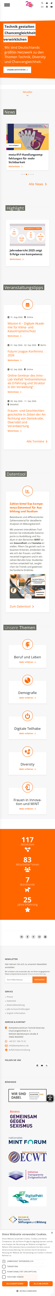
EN (42, 7)
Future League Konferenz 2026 (25, 353)
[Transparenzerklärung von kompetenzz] (27, 1174)
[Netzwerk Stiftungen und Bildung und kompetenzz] (27, 1219)
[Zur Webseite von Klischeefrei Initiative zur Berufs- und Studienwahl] (27, 1095)
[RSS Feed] (47, 1065)
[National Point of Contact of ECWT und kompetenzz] (27, 1157)
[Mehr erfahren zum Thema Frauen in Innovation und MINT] (27, 793)
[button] (22, 174)
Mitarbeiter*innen (27, 864)
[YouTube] (51, 7)
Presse (10, 996)
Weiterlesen (15, 166)
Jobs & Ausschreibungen (18, 1009)
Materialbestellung (16, 1005)
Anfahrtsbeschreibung (19, 1049)
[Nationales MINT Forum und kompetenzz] (27, 1140)
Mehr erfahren (26, 662)
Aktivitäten (27, 844)
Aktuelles (27, 92)
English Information (16, 1013)
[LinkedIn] (47, 7)
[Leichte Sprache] (47, 3)
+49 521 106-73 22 (17, 1041)
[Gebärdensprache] (51, 3)
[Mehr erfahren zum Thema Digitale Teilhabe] (27, 722)
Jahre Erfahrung (27, 904)
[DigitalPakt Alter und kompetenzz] (27, 1196)
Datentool (11, 1001)
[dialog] (27, 1263)
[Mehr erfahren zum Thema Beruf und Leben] (27, 650)
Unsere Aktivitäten (16, 69)
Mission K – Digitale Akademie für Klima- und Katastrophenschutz (26, 327)
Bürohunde (27, 884)
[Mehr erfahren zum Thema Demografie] (27, 686)
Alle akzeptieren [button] (14, 1283)
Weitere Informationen (21, 1255)
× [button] (52, 1233)
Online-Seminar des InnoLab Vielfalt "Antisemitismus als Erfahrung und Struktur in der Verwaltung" (27, 381)
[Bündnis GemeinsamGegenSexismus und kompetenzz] (27, 1119)
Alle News (36, 184)
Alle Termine (36, 441)
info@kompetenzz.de (19, 1045)
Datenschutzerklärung (37, 974)
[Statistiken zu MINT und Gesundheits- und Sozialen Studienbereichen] (27, 497)
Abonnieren (40, 979)
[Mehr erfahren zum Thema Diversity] (27, 757)
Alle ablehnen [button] (41, 1283)
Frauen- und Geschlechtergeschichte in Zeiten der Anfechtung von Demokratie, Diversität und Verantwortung (27, 418)
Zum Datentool (20, 606)
